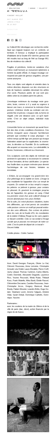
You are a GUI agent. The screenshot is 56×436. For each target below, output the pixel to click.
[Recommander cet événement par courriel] (20, 40)
